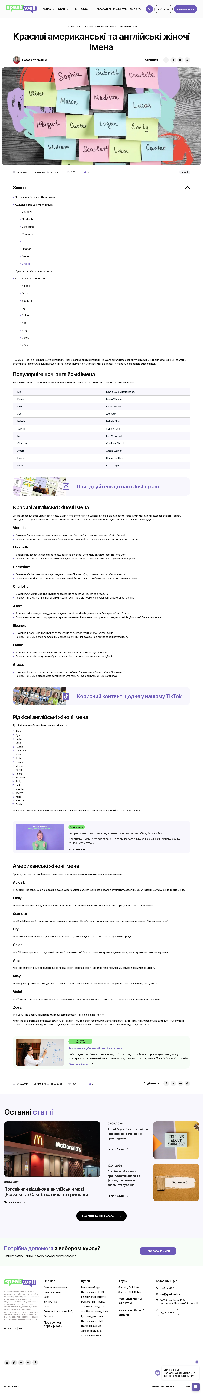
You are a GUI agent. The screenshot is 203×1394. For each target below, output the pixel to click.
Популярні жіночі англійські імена (35, 197)
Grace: (26, 263)
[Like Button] (85, 172)
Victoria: (27, 211)
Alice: (25, 241)
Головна (70, 26)
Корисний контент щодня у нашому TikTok (129, 696)
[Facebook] (166, 60)
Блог (79, 26)
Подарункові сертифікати (53, 1324)
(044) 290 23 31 (169, 1287)
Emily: (25, 293)
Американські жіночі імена (31, 278)
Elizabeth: (27, 219)
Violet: (25, 337)
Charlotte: (28, 234)
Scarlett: (27, 300)
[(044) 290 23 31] (157, 1288)
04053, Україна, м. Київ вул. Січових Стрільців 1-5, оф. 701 (179, 1301)
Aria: (24, 322)
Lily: (24, 308)
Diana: (25, 256)
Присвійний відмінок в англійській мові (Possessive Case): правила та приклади (46, 1191)
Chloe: (25, 315)
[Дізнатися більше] (91, 1064)
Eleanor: (26, 248)
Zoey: (25, 345)
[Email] (180, 60)
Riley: (25, 330)
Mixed (185, 172)
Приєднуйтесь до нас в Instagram (118, 486)
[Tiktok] (14, 1362)
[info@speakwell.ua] (157, 1294)
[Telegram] (173, 60)
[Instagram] (7, 1362)
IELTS (74, 9)
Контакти (135, 9)
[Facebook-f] (35, 1362)
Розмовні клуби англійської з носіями (95, 1048)
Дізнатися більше (78, 1064)
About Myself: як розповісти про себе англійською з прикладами (128, 1133)
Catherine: (28, 226)
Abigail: (26, 285)
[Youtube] (28, 1362)
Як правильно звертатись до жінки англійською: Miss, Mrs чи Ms (115, 833)
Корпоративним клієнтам (111, 9)
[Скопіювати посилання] (187, 60)
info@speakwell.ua (170, 1294)
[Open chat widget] (196, 1387)
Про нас (46, 9)
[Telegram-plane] (21, 1362)
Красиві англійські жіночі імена (34, 204)
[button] (185, 9)
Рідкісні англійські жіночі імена (34, 271)
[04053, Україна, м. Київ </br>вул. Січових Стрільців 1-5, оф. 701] (157, 1300)
